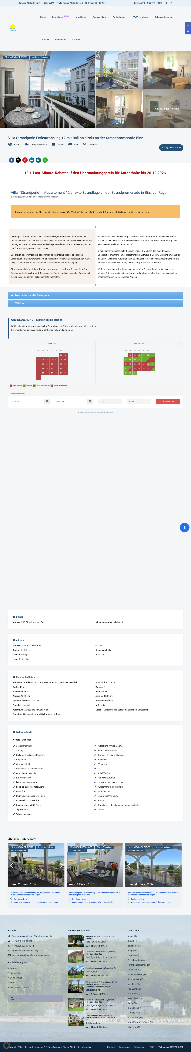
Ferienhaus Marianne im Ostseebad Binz (101, 968)
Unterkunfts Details (25, 677)
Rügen (99, 957)
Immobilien (60, 39)
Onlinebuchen (119, 17)
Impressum (15, 973)
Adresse (20, 640)
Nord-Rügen (91, 942)
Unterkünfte (80, 17)
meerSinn (132, 984)
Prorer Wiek (133, 993)
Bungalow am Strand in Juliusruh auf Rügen (100, 937)
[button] (11, 160)
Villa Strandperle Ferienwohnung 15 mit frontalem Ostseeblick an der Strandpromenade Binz (95, 894)
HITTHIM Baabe (135, 974)
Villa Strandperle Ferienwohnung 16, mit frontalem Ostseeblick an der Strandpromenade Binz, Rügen (35, 894)
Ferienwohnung (29, 902)
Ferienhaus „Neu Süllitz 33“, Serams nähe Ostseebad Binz (100, 1001)
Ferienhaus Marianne (137, 960)
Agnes (130, 936)
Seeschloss (133, 998)
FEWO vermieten (140, 17)
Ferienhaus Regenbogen (139, 965)
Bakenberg (133, 946)
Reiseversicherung (163, 17)
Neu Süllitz (113, 957)
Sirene (130, 1003)
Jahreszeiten (134, 979)
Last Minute (60, 17)
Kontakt (76, 39)
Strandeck (132, 1013)
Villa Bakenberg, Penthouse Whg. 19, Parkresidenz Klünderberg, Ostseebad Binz (100, 1017)
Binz (102, 645)
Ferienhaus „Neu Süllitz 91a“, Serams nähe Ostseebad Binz (100, 953)
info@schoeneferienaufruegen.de (27, 950)
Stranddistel (133, 1008)
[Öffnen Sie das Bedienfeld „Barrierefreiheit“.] (185, 527)
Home (43, 17)
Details (19, 616)
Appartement (77, 902)
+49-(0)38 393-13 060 (22, 941)
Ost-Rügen (25, 650)
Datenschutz (16, 978)
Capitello (132, 955)
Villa (99, 902)
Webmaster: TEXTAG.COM (22, 987)
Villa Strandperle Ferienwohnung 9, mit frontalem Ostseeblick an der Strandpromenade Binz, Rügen (153, 894)
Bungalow (132, 950)
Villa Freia (132, 1027)
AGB (12, 982)
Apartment (17, 902)
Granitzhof (133, 969)
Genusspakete (99, 17)
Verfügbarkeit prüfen (171, 147)
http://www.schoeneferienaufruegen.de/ (31, 955)
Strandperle (53, 902)
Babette (131, 941)
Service (45, 39)
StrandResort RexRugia (138, 1022)
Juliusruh (102, 942)
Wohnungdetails (24, 732)
